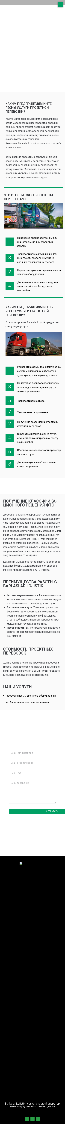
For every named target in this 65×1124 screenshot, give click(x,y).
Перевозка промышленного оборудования (30, 695)
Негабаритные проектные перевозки (27, 702)
